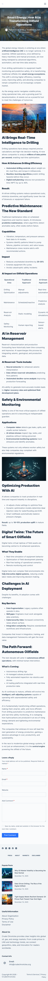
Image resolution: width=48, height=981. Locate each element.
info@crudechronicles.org (20, 964)
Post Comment (10, 835)
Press (10, 855)
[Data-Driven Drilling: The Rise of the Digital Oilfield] (7, 886)
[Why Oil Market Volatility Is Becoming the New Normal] (7, 873)
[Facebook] (3, 848)
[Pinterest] (13, 848)
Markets (26, 855)
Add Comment (8, 801)
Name (5, 769)
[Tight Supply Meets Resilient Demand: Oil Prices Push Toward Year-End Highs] (7, 899)
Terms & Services (33, 974)
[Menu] (45, 4)
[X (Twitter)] (6, 848)
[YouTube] (16, 848)
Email (4, 779)
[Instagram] (9, 848)
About (17, 855)
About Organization (10, 916)
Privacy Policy (8, 919)
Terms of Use (7, 922)
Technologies (24, 32)
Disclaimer (36, 855)
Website (5, 790)
